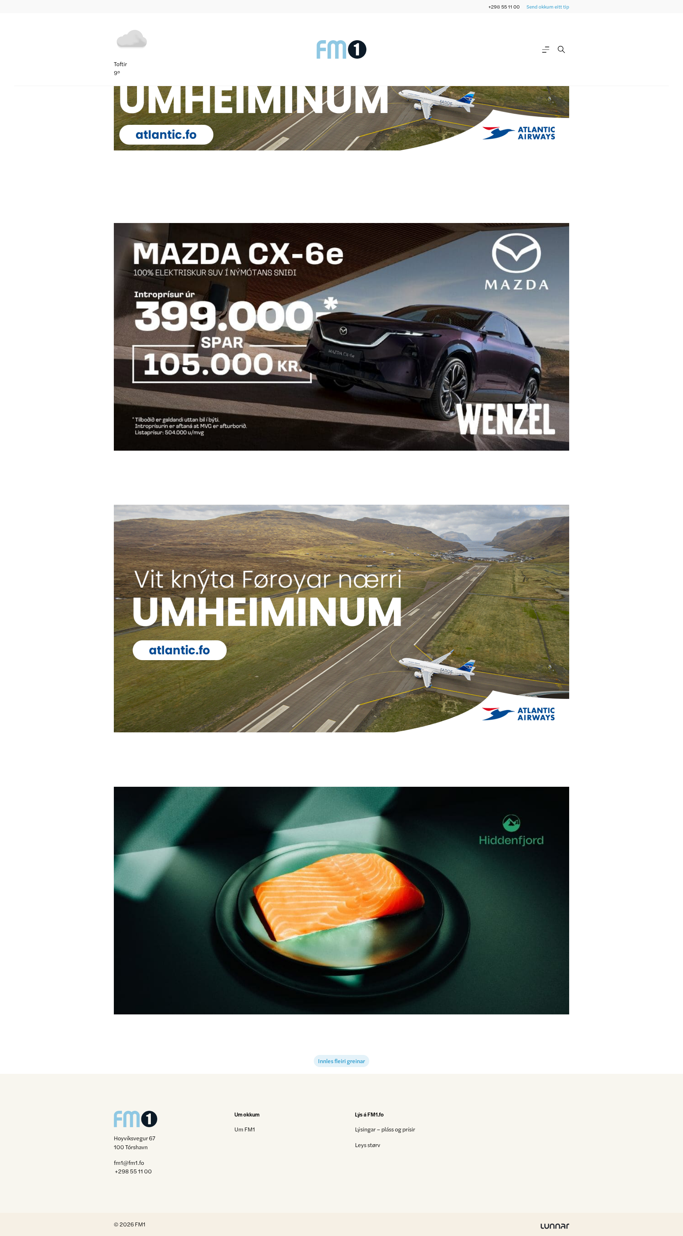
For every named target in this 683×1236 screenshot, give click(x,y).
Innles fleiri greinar (341, 1061)
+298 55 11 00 (504, 6)
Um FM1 (244, 1129)
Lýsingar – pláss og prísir (385, 1129)
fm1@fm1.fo (129, 1162)
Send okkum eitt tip (547, 6)
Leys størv (367, 1145)
